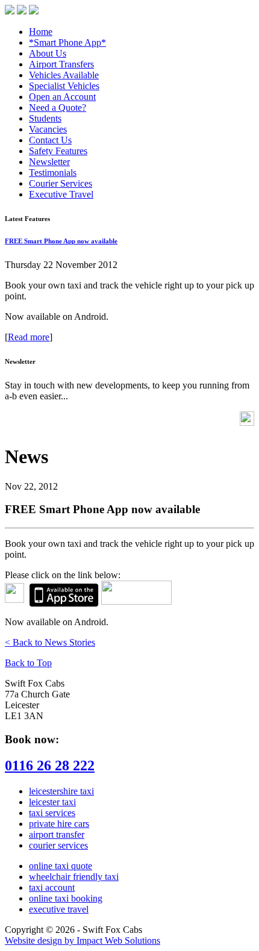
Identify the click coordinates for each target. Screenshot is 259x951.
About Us (47, 53)
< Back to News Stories (50, 642)
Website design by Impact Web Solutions (82, 940)
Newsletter (49, 162)
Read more (28, 337)
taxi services (52, 813)
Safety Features (58, 151)
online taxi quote (60, 866)
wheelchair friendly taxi (74, 876)
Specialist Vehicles (64, 86)
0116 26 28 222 (50, 765)
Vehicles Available (64, 75)
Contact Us (50, 140)
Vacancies (48, 129)
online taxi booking (65, 898)
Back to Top (28, 663)
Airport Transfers (61, 64)
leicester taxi (52, 802)
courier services (58, 845)
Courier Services (60, 183)
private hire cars (59, 823)
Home (40, 32)
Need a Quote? (57, 107)
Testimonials (52, 172)
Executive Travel (61, 194)
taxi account (52, 887)
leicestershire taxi (61, 791)
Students (45, 118)
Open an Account (62, 97)
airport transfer (56, 834)
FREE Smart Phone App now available (61, 241)
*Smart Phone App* (67, 42)
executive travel (59, 909)
